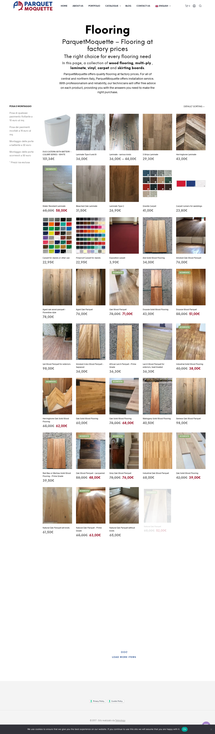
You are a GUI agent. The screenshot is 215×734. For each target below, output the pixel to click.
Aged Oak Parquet (84, 309)
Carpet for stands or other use (56, 258)
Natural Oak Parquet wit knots (56, 527)
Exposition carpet (117, 258)
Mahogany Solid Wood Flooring (157, 418)
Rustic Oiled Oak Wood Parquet (57, 582)
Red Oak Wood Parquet (120, 582)
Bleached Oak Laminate (86, 206)
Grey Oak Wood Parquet (120, 473)
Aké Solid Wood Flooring (154, 258)
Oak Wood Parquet (118, 309)
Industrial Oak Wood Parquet (156, 473)
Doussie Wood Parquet (186, 309)
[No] (211, 729)
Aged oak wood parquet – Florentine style (54, 311)
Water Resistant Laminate (54, 206)
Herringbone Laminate (186, 154)
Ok (184, 729)
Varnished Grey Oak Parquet (155, 582)
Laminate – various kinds (120, 154)
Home (64, 6)
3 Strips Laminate (150, 154)
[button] (187, 6)
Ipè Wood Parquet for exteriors (57, 364)
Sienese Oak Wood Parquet (188, 418)
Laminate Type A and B (86, 154)
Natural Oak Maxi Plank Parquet (157, 636)
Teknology (120, 720)
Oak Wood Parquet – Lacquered (90, 473)
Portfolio (94, 6)
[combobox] (190, 106)
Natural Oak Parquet (152, 527)
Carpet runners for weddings (189, 206)
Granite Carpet (149, 206)
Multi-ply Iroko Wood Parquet (189, 636)
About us (78, 6)
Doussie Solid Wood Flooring (155, 309)
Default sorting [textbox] (193, 107)
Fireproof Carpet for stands (88, 258)
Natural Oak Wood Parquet (188, 527)
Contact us (143, 6)
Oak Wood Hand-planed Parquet (90, 582)
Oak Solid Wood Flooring (87, 418)
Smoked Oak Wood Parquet (188, 258)
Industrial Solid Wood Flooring (189, 364)
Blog (128, 6)
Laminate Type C (116, 206)
